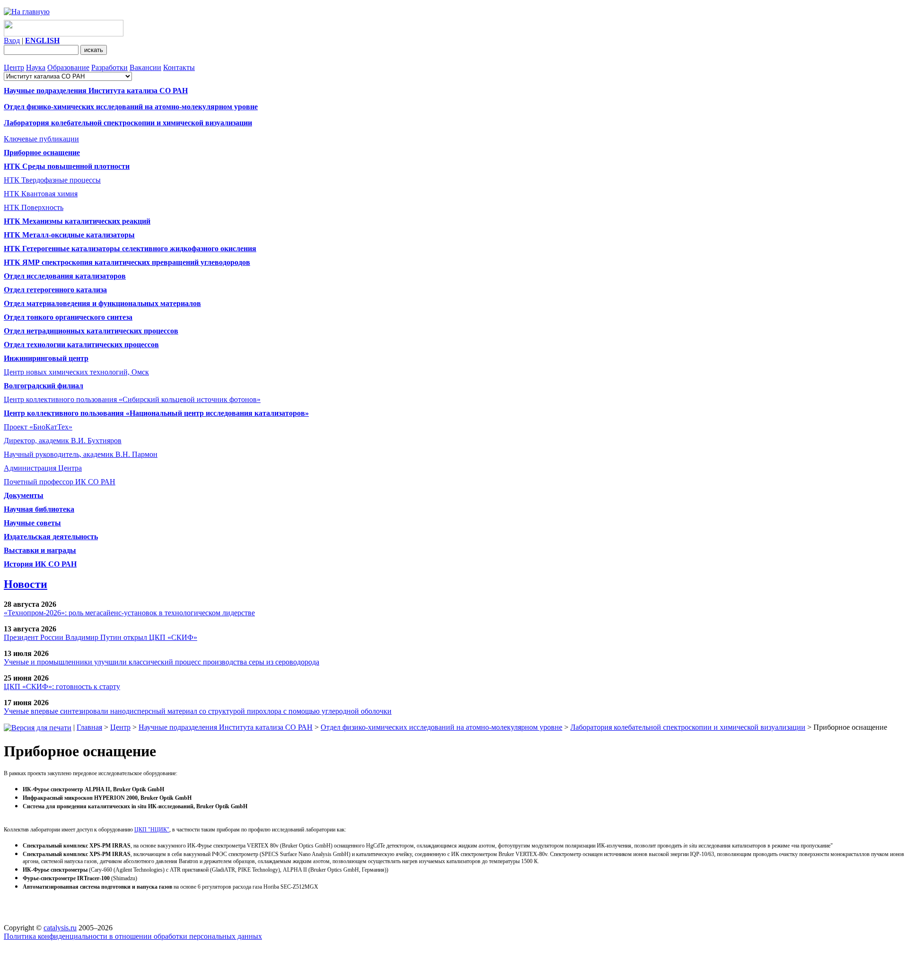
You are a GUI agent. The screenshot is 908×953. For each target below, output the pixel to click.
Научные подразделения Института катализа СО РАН (226, 727)
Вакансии (145, 67)
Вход (12, 40)
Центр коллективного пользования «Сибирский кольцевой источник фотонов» (132, 399)
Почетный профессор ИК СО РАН (59, 482)
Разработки (109, 67)
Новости (25, 584)
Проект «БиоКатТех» (38, 427)
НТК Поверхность (33, 207)
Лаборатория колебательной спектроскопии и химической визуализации (687, 727)
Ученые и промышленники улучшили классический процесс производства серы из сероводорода (161, 662)
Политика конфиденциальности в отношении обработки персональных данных (133, 936)
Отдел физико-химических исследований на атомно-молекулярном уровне (441, 727)
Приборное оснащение (42, 153)
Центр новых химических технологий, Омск (76, 372)
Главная (89, 727)
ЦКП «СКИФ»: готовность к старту (62, 686)
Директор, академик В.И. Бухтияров (63, 441)
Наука (35, 67)
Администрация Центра (43, 468)
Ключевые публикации (41, 139)
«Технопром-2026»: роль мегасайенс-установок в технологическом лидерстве (129, 613)
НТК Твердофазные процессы (52, 180)
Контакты (179, 67)
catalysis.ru (60, 928)
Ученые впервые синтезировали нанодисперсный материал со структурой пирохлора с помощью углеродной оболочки (198, 711)
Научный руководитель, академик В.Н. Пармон (80, 454)
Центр (14, 67)
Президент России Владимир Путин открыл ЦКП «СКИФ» (100, 637)
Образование (68, 67)
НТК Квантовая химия (41, 194)
